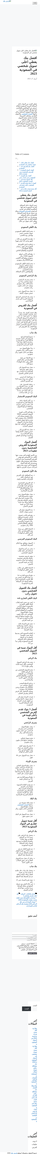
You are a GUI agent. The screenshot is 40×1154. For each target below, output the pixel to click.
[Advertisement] (20, 25)
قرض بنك (14, 1153)
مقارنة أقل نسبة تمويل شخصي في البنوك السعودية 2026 (34, 1054)
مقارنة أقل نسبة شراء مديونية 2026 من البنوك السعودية (34, 1036)
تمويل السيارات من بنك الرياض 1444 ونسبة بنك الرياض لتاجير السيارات (26, 904)
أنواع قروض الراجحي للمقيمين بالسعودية (34, 1115)
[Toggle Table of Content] (16, 159)
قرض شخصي (30, 894)
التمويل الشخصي (27, 114)
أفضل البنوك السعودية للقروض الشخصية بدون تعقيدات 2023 (26, 172)
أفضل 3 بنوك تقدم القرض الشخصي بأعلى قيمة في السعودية (27, 185)
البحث (35, 1005)
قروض (23, 894)
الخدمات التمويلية (25, 211)
